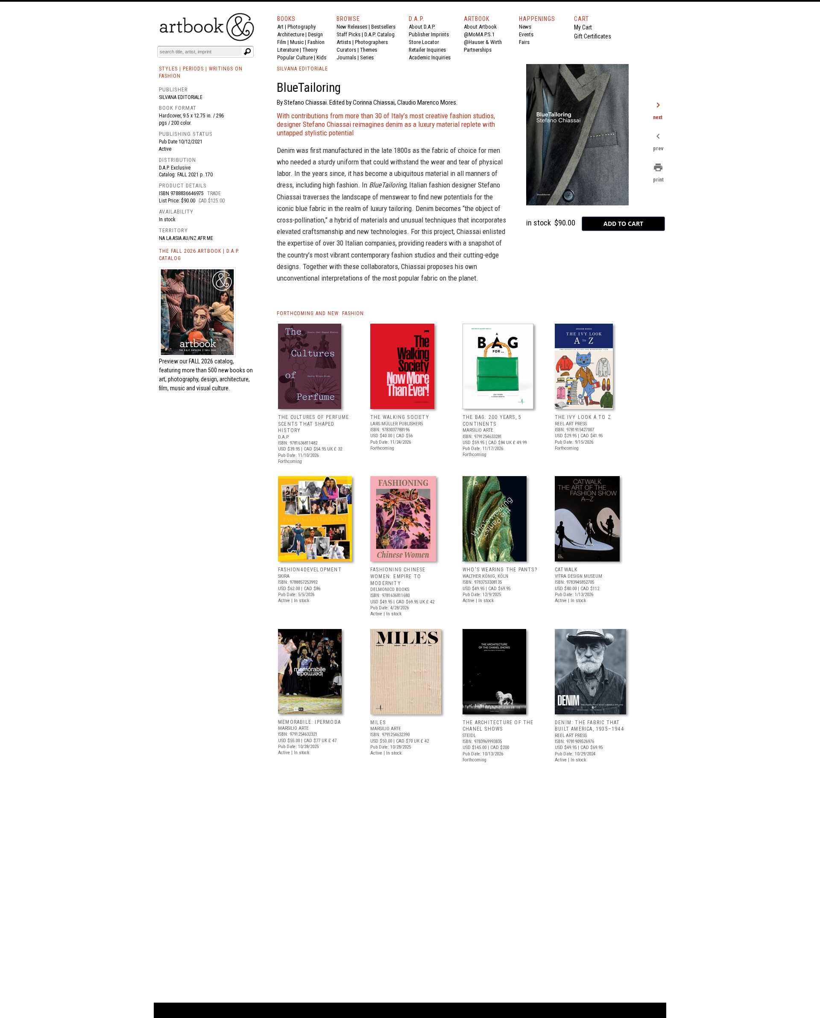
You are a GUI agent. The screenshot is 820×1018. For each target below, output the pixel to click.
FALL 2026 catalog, (211, 361)
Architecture (290, 34)
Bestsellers (383, 26)
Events (526, 34)
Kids (321, 57)
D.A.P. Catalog (379, 34)
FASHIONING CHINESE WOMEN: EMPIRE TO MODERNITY (398, 576)
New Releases (352, 26)
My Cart (583, 27)
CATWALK (566, 570)
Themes (368, 50)
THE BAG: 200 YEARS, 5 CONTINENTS (492, 420)
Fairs (524, 42)
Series (367, 57)
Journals (346, 57)
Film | (283, 42)
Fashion (316, 42)
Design (315, 34)
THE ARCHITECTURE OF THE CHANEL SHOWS (498, 726)
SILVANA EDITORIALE (302, 69)
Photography (301, 26)
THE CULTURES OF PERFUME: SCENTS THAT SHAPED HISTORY (314, 423)
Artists (344, 42)
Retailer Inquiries (427, 50)
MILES (378, 722)
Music (297, 42)
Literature (288, 50)
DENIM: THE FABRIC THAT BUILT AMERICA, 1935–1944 (589, 726)
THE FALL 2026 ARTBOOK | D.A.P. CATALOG (199, 254)
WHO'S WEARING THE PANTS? (500, 570)
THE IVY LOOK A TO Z (583, 417)
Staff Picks (348, 34)
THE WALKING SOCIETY (399, 417)
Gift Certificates (592, 36)
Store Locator (424, 42)
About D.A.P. (422, 26)
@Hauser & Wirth (483, 42)
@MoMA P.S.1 (479, 34)
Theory (309, 50)
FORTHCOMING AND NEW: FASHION (320, 313)
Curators (346, 50)
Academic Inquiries (430, 57)
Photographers (371, 42)
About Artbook (480, 26)
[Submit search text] (247, 51)
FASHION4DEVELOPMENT (310, 570)
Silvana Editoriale (180, 97)
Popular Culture (295, 57)
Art (280, 26)
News (525, 26)
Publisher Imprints (429, 34)
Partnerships (478, 50)
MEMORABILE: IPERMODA (309, 722)
